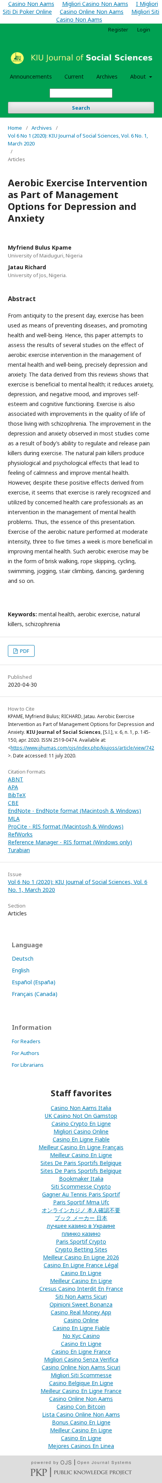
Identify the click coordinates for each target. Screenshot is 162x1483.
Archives (107, 76)
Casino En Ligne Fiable (81, 1139)
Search (81, 107)
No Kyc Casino (81, 1336)
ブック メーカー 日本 (81, 1218)
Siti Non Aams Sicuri (81, 1296)
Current (74, 76)
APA (13, 787)
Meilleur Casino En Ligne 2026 (81, 1257)
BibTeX (17, 795)
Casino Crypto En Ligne (81, 1123)
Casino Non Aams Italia (81, 1108)
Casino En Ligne (81, 1273)
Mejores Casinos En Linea (81, 1446)
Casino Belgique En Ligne (81, 1383)
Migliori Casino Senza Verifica (81, 1359)
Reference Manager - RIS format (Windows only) (70, 842)
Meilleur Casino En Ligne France (81, 1391)
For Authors (25, 1053)
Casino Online (81, 1320)
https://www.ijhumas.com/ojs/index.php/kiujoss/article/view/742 (82, 747)
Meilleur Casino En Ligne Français (81, 1147)
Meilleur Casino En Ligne (81, 1155)
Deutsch (22, 958)
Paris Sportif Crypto (81, 1241)
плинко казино (81, 1233)
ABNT (15, 779)
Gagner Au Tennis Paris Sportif (81, 1194)
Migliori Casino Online (81, 1131)
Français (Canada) (34, 994)
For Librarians (28, 1064)
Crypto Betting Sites (81, 1249)
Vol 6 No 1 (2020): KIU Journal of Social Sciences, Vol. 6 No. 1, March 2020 (78, 139)
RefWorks (20, 834)
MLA (14, 818)
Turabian (19, 850)
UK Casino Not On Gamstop (81, 1115)
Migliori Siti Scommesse (81, 1375)
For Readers (26, 1041)
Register (118, 29)
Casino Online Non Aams (91, 11)
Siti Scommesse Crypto (81, 1186)
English (20, 970)
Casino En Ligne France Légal (81, 1265)
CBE (13, 803)
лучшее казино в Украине (81, 1225)
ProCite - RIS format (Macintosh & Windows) (65, 826)
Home (15, 127)
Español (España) (33, 982)
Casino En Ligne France (81, 1351)
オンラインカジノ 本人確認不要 (81, 1210)
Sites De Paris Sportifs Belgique (81, 1163)
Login (143, 29)
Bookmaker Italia (81, 1178)
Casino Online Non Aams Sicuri (81, 1367)
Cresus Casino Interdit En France (81, 1288)
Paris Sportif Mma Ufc (81, 1202)
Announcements (31, 76)
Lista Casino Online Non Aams (81, 1414)
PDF (24, 650)
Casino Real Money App (81, 1312)
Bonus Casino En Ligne (81, 1422)
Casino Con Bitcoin (81, 1406)
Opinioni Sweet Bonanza (81, 1304)
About (138, 76)
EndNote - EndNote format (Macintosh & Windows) (74, 810)
